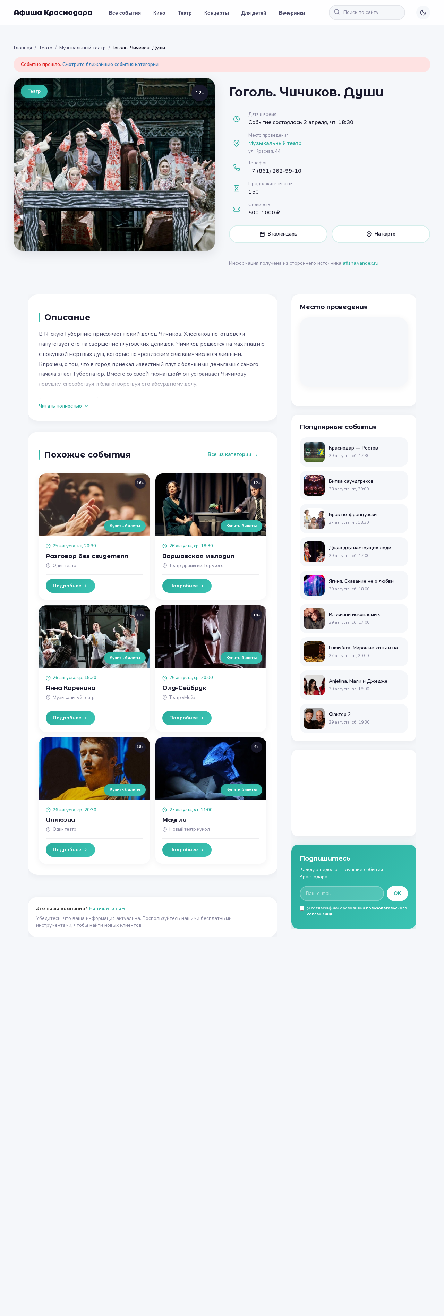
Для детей (253, 12)
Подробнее (67, 585)
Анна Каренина (70, 687)
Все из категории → (233, 454)
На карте (385, 234)
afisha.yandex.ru (360, 263)
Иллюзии (60, 819)
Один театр (64, 566)
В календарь (282, 234)
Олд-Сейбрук (184, 687)
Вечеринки (292, 12)
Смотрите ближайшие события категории (110, 64)
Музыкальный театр (82, 47)
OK (397, 893)
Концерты (216, 12)
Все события (125, 12)
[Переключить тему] (423, 12)
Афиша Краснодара (53, 12)
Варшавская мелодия (198, 556)
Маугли (174, 819)
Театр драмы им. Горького (196, 566)
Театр (185, 12)
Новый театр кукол (189, 829)
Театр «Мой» (182, 697)
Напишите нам (107, 908)
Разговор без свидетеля (87, 556)
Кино (159, 12)
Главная (23, 47)
